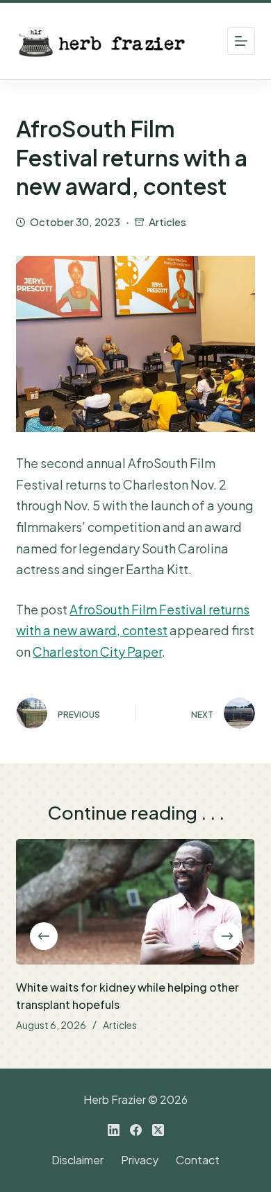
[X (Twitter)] (158, 1130)
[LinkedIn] (114, 1130)
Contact (198, 1160)
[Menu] (241, 41)
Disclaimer (77, 1160)
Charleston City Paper (97, 651)
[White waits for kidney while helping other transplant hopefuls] (135, 902)
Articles (167, 221)
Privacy (139, 1160)
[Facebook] (136, 1130)
